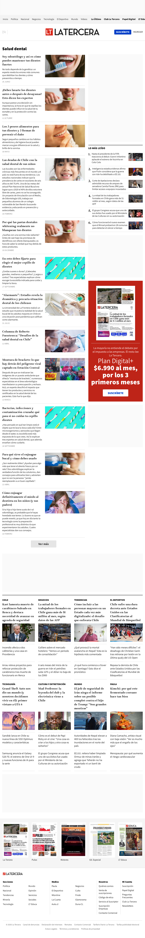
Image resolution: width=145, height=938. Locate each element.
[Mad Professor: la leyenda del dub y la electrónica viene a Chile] (54, 721)
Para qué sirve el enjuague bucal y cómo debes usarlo (19, 456)
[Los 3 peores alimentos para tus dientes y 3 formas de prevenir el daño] (65, 136)
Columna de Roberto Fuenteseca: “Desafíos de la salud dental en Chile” (20, 335)
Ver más (43, 544)
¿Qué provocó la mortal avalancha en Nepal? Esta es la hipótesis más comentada (90, 651)
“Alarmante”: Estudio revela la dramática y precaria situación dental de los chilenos (22, 299)
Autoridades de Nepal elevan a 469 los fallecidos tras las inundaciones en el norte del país (90, 740)
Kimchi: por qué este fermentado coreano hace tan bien (123, 692)
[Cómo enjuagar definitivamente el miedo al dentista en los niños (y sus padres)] (65, 502)
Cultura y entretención (52, 684)
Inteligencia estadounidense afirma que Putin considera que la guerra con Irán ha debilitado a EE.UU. (108, 171)
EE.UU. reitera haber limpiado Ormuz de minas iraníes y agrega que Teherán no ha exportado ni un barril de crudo (90, 760)
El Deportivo (62, 19)
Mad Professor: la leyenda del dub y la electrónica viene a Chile (51, 694)
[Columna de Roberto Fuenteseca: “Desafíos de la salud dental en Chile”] (65, 341)
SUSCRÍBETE (115, 393)
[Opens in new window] (73, 856)
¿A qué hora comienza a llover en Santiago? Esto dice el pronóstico (90, 668)
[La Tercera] (15, 856)
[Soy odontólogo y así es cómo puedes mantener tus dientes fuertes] (65, 66)
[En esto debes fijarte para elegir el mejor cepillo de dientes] (65, 268)
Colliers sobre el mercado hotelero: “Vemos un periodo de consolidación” (53, 651)
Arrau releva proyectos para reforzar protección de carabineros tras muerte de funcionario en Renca (17, 670)
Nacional (25, 19)
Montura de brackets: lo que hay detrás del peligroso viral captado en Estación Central (21, 364)
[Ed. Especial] (102, 856)
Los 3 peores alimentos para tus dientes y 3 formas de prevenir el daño (20, 130)
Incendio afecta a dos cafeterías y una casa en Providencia (14, 651)
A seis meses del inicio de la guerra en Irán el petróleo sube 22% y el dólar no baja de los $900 (54, 670)
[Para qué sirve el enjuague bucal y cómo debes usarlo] (65, 464)
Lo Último (96, 19)
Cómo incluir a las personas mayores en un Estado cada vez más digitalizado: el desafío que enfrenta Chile (90, 612)
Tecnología (49, 19)
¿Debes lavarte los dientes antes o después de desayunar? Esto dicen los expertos (22, 94)
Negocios (36, 19)
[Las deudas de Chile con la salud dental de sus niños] (65, 169)
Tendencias (80, 599)
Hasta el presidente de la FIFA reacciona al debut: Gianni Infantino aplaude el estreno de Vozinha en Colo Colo (109, 158)
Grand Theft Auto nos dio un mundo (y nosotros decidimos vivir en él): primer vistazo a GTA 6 (16, 696)
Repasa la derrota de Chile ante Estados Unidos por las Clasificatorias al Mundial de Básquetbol (125, 670)
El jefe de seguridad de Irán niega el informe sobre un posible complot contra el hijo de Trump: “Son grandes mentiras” (90, 698)
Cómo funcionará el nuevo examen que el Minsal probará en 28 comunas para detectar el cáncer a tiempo (109, 225)
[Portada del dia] (115, 338)
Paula (113, 684)
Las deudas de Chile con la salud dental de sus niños (19, 162)
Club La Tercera (112, 19)
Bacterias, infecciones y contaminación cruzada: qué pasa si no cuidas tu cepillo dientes (21, 414)
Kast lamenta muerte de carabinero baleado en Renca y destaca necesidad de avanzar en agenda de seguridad (18, 612)
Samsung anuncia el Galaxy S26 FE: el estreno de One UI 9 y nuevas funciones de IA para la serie (18, 758)
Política (14, 19)
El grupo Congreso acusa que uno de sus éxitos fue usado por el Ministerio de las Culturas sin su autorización (109, 213)
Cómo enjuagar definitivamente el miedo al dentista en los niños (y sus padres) (20, 499)
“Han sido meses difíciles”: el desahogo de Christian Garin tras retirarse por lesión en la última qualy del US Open (125, 652)
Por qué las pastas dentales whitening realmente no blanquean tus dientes (19, 226)
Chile (5, 599)
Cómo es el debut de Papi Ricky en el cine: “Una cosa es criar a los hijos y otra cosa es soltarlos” (53, 740)
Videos (84, 19)
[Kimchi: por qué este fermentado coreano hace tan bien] (126, 721)
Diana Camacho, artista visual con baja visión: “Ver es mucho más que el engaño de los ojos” (126, 740)
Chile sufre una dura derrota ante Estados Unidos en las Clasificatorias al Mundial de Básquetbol (125, 612)
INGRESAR (138, 32)
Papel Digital (129, 19)
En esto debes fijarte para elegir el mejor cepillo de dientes (19, 262)
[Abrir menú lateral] (5, 32)
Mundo (74, 19)
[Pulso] (44, 856)
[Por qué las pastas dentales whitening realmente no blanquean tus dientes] (65, 231)
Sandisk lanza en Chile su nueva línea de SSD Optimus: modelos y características (17, 739)
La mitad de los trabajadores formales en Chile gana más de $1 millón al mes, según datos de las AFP (108, 199)
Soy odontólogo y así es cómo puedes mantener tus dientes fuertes (21, 60)
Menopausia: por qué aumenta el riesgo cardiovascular (126, 755)
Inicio (5, 19)
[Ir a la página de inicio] (72, 32)
